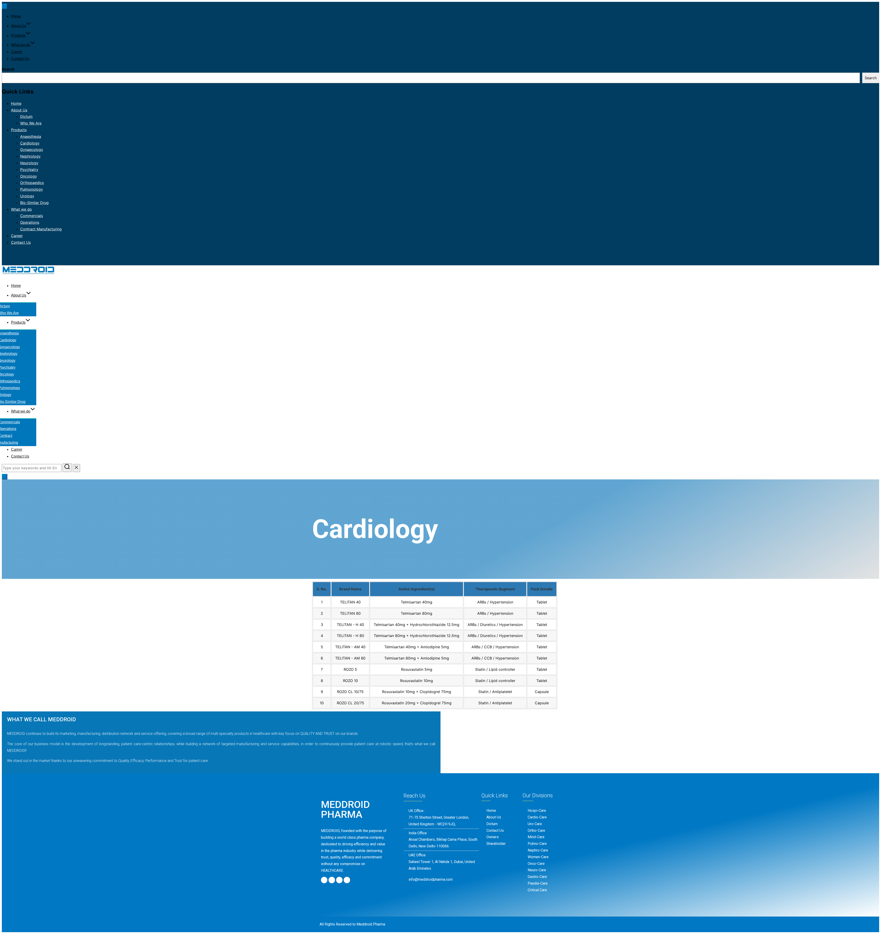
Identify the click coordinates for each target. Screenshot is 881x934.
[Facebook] (324, 880)
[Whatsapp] (339, 880)
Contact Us (20, 59)
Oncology (28, 176)
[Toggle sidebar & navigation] (4, 476)
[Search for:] (32, 468)
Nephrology (30, 156)
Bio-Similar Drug (34, 202)
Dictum (26, 116)
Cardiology (29, 143)
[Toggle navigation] (4, 6)
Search (8, 69)
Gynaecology (31, 149)
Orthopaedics (32, 182)
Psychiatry (29, 169)
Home (16, 16)
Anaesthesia (30, 136)
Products (18, 35)
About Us (18, 26)
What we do (20, 45)
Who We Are (31, 123)
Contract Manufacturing (41, 229)
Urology (27, 196)
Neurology (29, 163)
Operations (29, 222)
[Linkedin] (347, 880)
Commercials (31, 215)
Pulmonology (31, 189)
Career (16, 52)
